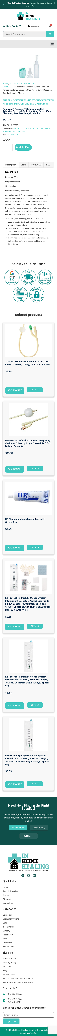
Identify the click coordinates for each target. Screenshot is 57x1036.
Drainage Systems (11, 918)
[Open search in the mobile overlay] (28, 34)
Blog (5, 970)
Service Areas (9, 974)
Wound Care (8, 946)
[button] (52, 44)
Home (5, 83)
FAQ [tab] (48, 164)
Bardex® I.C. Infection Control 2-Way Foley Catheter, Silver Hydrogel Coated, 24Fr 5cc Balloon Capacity (28, 443)
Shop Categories (10, 891)
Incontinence (8, 926)
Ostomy (6, 930)
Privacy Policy (9, 958)
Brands (6, 895)
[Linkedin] (34, 875)
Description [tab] (10, 164)
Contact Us (8, 903)
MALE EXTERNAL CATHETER (25, 128)
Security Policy (9, 962)
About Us (7, 899)
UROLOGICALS (16, 83)
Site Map (7, 966)
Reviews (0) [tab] (36, 164)
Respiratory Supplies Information (18, 982)
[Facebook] (22, 875)
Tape (5, 938)
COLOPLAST (14, 134)
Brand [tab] (23, 164)
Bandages (7, 914)
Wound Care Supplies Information (18, 978)
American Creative (28, 1033)
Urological (7, 942)
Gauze (5, 922)
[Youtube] (28, 875)
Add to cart (23, 147)
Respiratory (8, 934)
